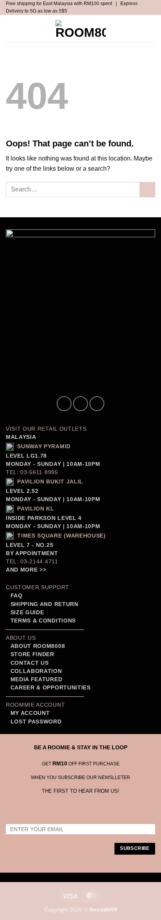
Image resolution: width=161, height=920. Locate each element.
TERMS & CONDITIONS (42, 621)
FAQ (16, 596)
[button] (13, 28)
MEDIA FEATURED (35, 679)
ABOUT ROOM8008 (38, 646)
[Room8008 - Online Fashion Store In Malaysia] (80, 28)
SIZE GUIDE (26, 612)
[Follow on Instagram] (80, 403)
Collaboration (36, 671)
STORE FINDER (32, 654)
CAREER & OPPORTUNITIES (51, 688)
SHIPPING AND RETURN (45, 604)
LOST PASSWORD (36, 722)
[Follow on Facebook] (64, 403)
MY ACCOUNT (30, 713)
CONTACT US (30, 663)
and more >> (26, 570)
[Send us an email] (96, 403)
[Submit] (147, 189)
